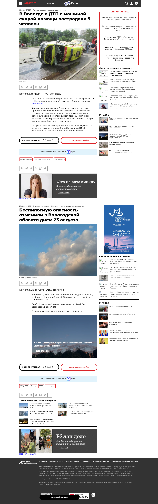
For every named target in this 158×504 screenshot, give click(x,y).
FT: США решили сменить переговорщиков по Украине (120, 151)
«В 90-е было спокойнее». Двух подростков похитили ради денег (123, 80)
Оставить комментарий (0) (79, 140)
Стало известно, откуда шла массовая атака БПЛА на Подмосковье (120, 136)
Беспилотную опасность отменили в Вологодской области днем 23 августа (119, 28)
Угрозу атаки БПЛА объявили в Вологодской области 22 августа (119, 38)
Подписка (86, 461)
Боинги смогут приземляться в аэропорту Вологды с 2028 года (119, 48)
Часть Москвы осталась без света (122, 314)
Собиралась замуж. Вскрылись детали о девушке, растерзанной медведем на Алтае (122, 90)
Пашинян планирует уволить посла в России (123, 119)
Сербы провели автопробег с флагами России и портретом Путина (123, 331)
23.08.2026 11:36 (25, 206)
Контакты (43, 461)
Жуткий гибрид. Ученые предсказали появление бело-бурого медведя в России (124, 286)
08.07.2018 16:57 (25, 10)
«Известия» (37, 104)
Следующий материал (59, 497)
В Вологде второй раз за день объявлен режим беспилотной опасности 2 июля (42, 421)
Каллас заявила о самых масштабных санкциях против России (123, 339)
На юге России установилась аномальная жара (120, 307)
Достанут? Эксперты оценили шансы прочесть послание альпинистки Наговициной (124, 294)
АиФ (35, 277)
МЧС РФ (22, 81)
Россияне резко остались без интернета (120, 323)
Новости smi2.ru (27, 199)
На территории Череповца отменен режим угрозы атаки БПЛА (119, 18)
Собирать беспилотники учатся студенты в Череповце (81, 412)
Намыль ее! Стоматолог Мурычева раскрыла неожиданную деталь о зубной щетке (123, 270)
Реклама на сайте (73, 461)
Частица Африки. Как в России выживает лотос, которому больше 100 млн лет (123, 261)
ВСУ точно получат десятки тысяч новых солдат (122, 127)
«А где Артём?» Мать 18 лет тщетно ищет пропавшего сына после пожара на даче (123, 73)
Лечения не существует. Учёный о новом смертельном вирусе (123, 277)
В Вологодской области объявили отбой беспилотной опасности (80, 405)
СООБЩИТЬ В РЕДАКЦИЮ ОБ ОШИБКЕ (125, 461)
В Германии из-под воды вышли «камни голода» (121, 143)
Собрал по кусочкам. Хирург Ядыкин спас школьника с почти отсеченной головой (124, 98)
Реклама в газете (56, 461)
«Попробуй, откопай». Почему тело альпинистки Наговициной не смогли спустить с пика (123, 106)
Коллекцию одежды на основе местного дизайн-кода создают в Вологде (119, 58)
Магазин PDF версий (101, 461)
